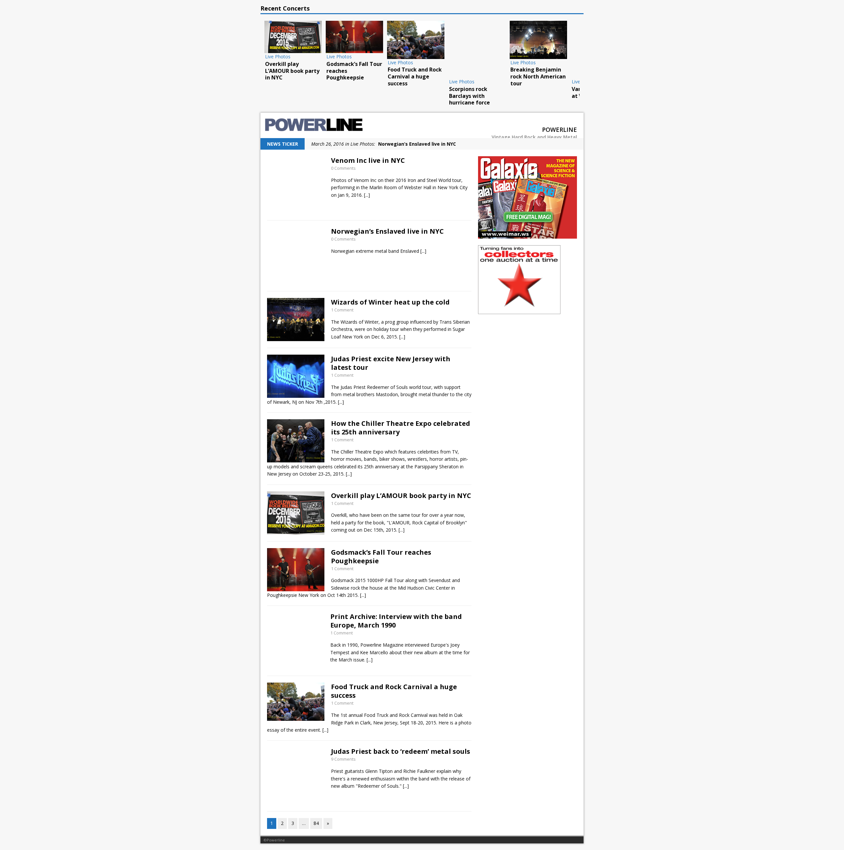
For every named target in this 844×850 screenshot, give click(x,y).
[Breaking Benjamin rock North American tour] (538, 40)
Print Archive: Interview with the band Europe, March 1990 (396, 621)
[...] (367, 195)
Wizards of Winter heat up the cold (390, 302)
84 (316, 823)
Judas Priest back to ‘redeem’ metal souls (400, 751)
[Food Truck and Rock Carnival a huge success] (415, 40)
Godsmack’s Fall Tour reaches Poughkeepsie (381, 556)
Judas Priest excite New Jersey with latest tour (390, 363)
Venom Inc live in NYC (368, 160)
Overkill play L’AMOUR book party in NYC (401, 495)
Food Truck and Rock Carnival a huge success (394, 691)
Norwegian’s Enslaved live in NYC (387, 231)
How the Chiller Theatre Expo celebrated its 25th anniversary (400, 427)
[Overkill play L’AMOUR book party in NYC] (293, 37)
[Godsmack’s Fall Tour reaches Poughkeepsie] (354, 37)
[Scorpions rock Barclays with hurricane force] (477, 49)
